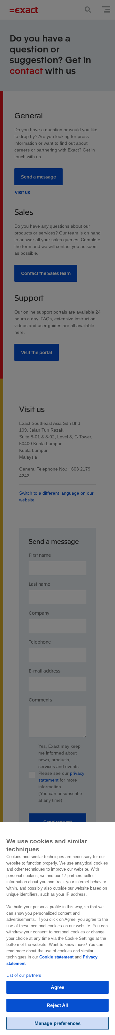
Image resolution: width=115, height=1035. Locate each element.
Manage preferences (57, 1023)
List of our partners (23, 975)
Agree (58, 987)
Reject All (57, 1005)
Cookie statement (56, 957)
